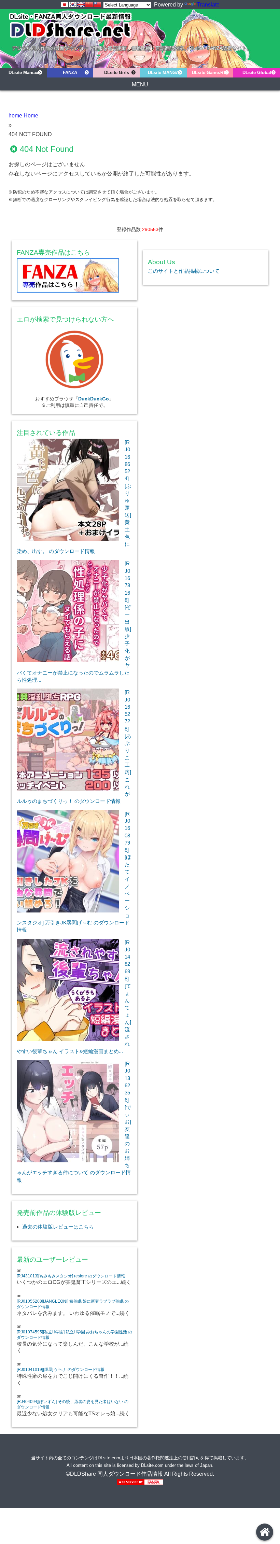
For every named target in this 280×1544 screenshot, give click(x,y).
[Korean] (72, 4)
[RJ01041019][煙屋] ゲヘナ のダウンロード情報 (60, 1369)
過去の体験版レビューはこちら (58, 1227)
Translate (208, 5)
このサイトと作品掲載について (184, 271)
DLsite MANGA (163, 72)
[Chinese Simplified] (89, 4)
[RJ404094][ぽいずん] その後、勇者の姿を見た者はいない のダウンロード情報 (72, 1404)
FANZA (70, 72)
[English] (81, 4)
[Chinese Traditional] (97, 4)
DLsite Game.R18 (210, 72)
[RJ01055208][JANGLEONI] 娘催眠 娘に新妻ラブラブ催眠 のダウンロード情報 (73, 1304)
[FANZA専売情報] (74, 276)
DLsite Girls (116, 72)
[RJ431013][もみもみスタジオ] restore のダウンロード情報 (71, 1276)
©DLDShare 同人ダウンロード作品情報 (114, 1474)
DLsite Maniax (23, 72)
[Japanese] (64, 4)
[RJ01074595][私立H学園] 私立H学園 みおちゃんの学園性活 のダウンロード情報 (74, 1335)
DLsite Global (256, 72)
